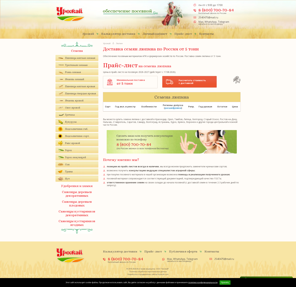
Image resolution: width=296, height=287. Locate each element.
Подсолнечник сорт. (77, 136)
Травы (69, 171)
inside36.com (163, 274)
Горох (68, 150)
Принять (225, 282)
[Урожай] (70, 13)
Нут (67, 178)
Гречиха (70, 114)
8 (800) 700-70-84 (216, 9)
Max (200, 21)
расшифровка (173, 107)
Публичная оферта (183, 251)
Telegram (223, 21)
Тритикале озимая (76, 65)
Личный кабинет (154, 33)
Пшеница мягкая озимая (80, 57)
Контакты (206, 33)
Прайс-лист (183, 33)
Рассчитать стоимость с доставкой (192, 82)
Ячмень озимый (74, 79)
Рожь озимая (73, 72)
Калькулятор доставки (118, 33)
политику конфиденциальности (203, 282)
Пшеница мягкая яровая (80, 86)
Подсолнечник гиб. (76, 128)
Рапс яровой (72, 143)
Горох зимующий (75, 157)
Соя (67, 164)
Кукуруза (70, 121)
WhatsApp (211, 21)
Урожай (88, 33)
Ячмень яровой (74, 100)
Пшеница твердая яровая (80, 93)
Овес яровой (72, 107)
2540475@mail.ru (208, 17)
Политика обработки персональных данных (148, 271)
